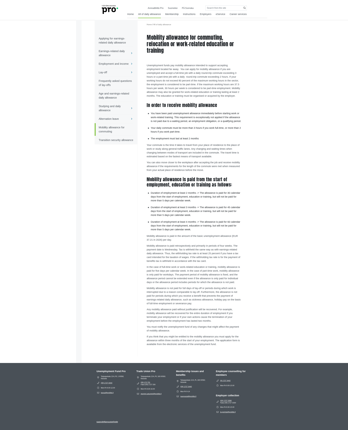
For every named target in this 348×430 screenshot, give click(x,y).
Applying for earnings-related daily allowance (112, 40)
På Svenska (188, 8)
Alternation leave (109, 118)
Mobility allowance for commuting (112, 129)
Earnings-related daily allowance (112, 53)
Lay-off (103, 72)
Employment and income (114, 63)
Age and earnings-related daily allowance (114, 95)
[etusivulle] (109, 9)
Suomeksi (173, 8)
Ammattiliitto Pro (156, 8)
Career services (238, 14)
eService (220, 14)
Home (130, 14)
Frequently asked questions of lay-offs (115, 82)
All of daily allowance (149, 14)
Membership (172, 14)
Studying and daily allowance (110, 108)
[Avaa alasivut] (131, 53)
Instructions (189, 14)
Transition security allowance (116, 140)
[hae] (244, 8)
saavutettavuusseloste (107, 422)
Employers (205, 14)
